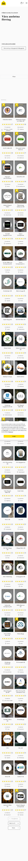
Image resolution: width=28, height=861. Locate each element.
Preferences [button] (10, 432)
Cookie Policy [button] (5, 430)
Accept (14, 436)
